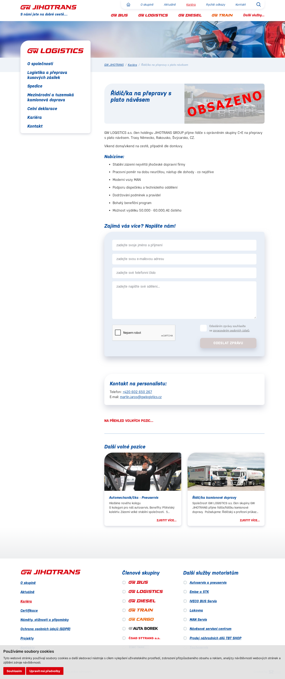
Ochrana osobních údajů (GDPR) (45, 629)
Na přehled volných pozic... (128, 421)
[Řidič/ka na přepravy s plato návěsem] (224, 104)
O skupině (147, 4)
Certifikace (29, 611)
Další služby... (254, 15)
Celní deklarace (42, 108)
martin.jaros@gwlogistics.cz (141, 397)
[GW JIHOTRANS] (48, 7)
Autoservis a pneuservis (208, 583)
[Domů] (128, 4)
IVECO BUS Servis (203, 601)
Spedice (34, 86)
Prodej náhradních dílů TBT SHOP (215, 638)
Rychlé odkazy (215, 4)
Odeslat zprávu (228, 343)
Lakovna (196, 610)
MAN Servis (198, 620)
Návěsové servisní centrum (210, 629)
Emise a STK (199, 592)
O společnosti (40, 63)
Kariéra (191, 4)
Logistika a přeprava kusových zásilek (47, 75)
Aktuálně (170, 4)
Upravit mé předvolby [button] (44, 671)
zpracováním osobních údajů (231, 330)
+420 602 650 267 (137, 392)
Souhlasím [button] (14, 671)
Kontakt (241, 4)
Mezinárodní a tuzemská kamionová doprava (50, 98)
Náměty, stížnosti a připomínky (44, 620)
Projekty (27, 638)
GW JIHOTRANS (114, 64)
